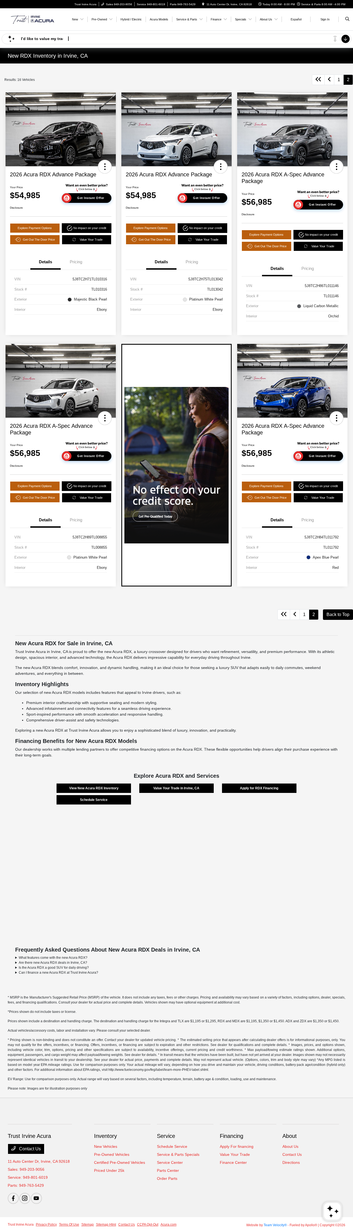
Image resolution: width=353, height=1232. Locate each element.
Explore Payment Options (35, 228)
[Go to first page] (318, 80)
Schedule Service (94, 800)
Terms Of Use (69, 1224)
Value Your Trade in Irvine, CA (176, 788)
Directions (291, 1162)
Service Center (170, 1162)
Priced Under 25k (109, 1170)
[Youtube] (36, 1198)
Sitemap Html (106, 1224)
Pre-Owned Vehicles (111, 1154)
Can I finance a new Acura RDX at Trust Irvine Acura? (58, 973)
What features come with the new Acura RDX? (53, 958)
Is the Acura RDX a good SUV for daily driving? (54, 968)
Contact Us (29, 1148)
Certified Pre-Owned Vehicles (119, 1162)
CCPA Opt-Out (147, 1224)
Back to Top (338, 614)
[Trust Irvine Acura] (33, 19)
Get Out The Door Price (39, 239)
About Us (290, 1146)
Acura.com (168, 1224)
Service (166, 1136)
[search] (347, 19)
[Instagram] (24, 1198)
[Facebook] (13, 1198)
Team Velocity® (275, 1225)
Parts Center (168, 1170)
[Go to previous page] (329, 80)
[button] (105, 167)
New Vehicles (105, 1146)
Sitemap (87, 1224)
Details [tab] (45, 261)
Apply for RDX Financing (259, 788)
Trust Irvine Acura (21, 1224)
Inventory (105, 1136)
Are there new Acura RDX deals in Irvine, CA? (53, 963)
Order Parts (167, 1178)
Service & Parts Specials (178, 1154)
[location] (203, 4)
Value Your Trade (91, 239)
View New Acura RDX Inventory (94, 788)
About (289, 1136)
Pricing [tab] (76, 261)
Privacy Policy (46, 1224)
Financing (231, 1136)
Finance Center (233, 1162)
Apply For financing (236, 1146)
